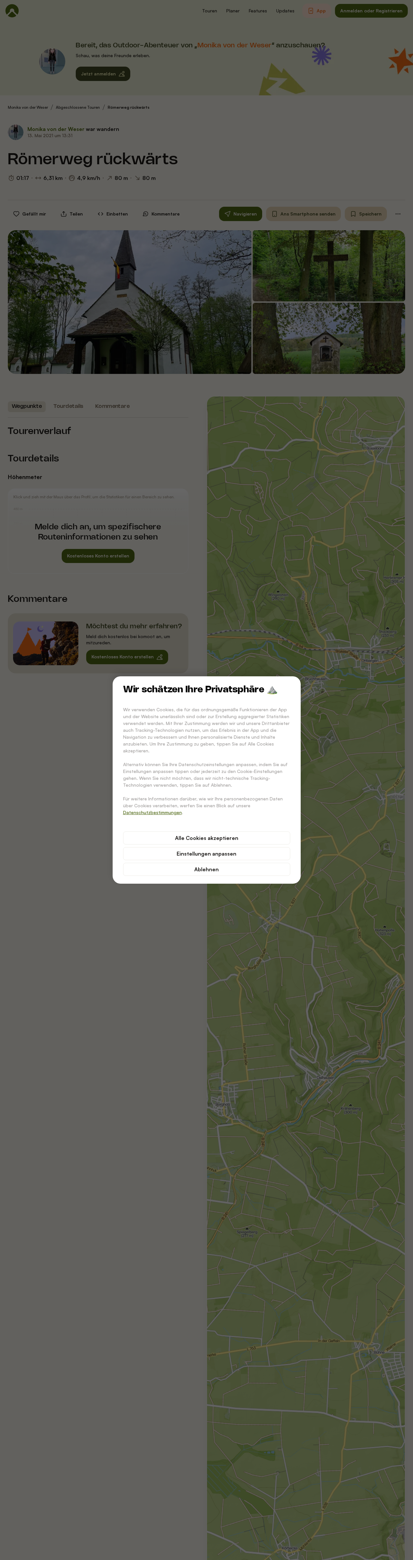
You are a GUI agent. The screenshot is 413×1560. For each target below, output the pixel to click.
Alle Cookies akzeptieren (206, 838)
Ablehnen (206, 869)
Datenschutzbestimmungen (152, 812)
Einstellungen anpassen (206, 853)
